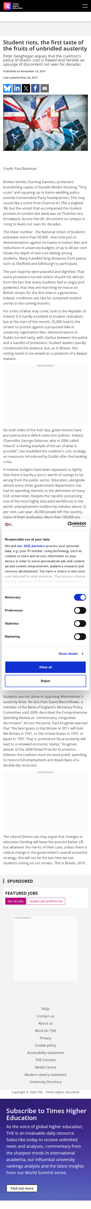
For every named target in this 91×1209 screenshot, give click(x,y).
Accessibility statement (45, 1052)
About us (45, 1023)
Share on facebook (35, 88)
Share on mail (44, 88)
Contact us (45, 1016)
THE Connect (45, 1060)
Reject (45, 681)
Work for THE (45, 1030)
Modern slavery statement (46, 1074)
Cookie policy (45, 1045)
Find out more (22, 1188)
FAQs (45, 1008)
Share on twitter (26, 88)
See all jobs (16, 901)
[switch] (80, 610)
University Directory (46, 1082)
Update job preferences (46, 901)
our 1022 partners (31, 546)
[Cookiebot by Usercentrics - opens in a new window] (67, 524)
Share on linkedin (16, 88)
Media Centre (45, 1067)
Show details (68, 653)
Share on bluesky (7, 88)
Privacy (45, 1038)
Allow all (45, 667)
